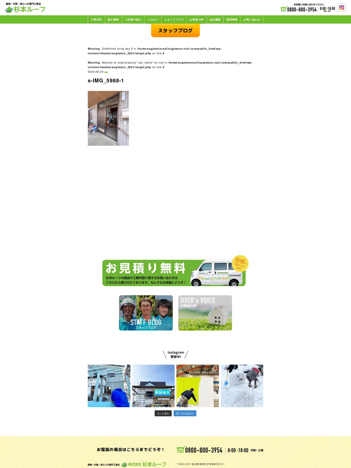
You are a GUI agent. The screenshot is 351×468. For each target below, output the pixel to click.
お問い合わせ (251, 19)
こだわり (153, 19)
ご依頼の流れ (133, 19)
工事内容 (96, 19)
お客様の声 (197, 19)
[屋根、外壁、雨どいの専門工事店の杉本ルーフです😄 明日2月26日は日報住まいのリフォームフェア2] (197, 386)
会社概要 (215, 19)
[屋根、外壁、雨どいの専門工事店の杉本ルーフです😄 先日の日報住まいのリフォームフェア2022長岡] (153, 386)
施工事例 (113, 19)
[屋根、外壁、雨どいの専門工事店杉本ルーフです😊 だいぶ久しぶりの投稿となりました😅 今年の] (242, 386)
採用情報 (232, 19)
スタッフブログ (174, 19)
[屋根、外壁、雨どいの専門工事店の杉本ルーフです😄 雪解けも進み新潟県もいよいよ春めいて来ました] (109, 386)
